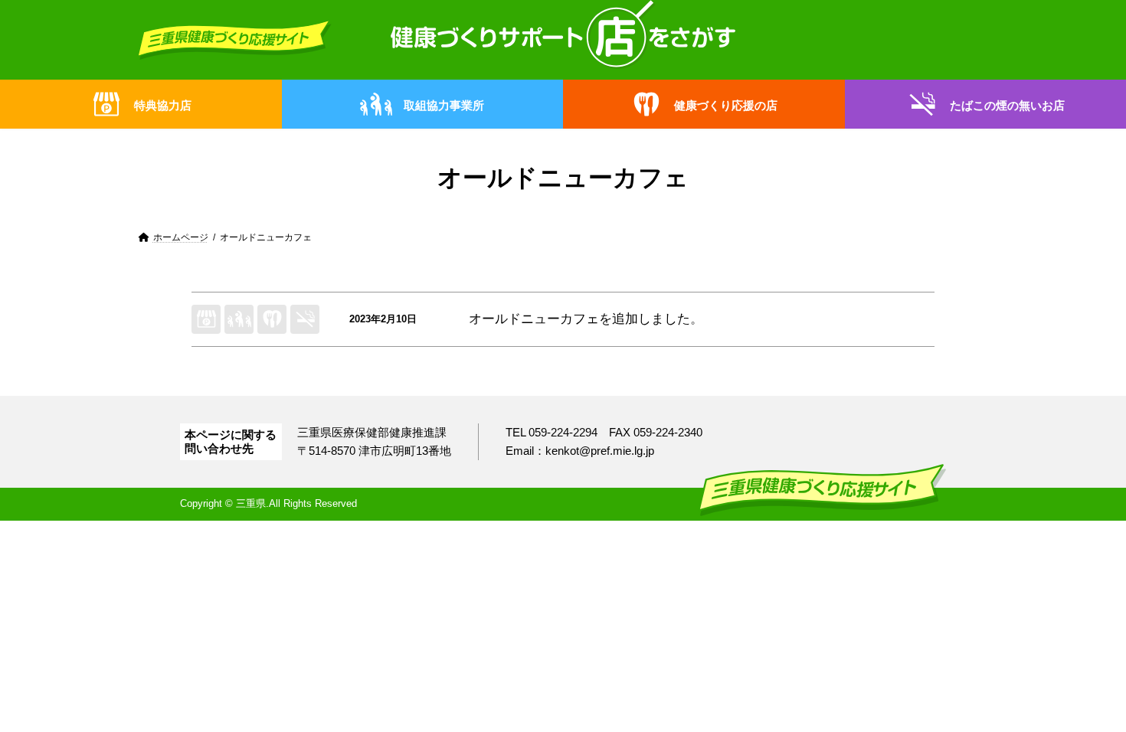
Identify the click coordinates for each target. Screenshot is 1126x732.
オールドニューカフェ (534, 319)
